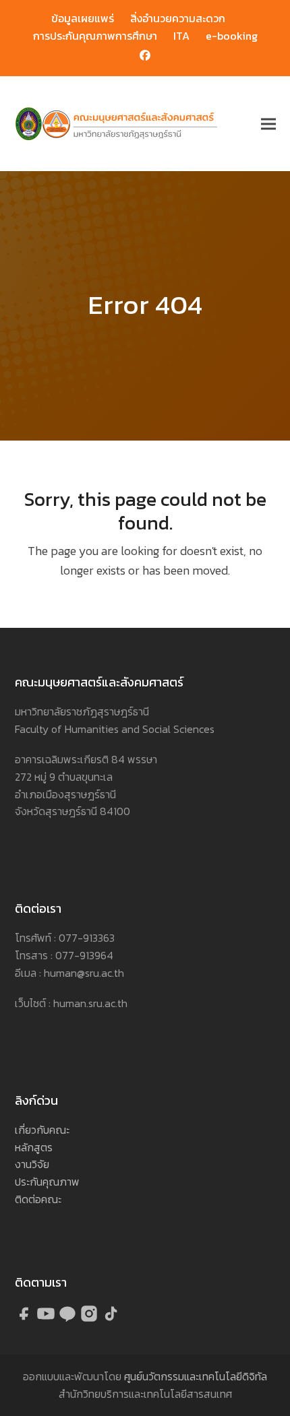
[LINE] (69, 1319)
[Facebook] (25, 1319)
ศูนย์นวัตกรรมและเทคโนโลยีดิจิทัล (195, 1376)
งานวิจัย (32, 1164)
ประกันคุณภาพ (47, 1181)
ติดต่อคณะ (38, 1199)
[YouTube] (47, 1319)
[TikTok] (110, 1319)
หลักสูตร (34, 1147)
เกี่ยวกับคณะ (42, 1130)
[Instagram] (90, 1319)
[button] (268, 124)
